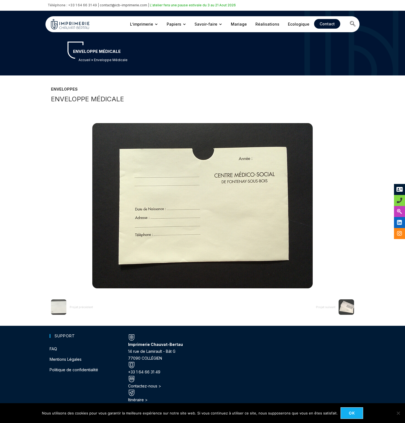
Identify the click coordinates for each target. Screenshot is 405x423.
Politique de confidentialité (74, 369)
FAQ (53, 348)
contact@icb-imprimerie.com (123, 5)
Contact (327, 23)
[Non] (398, 413)
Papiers (174, 24)
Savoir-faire (206, 24)
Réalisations (267, 24)
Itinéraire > (138, 399)
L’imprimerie (141, 24)
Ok (352, 413)
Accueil (84, 60)
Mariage (239, 24)
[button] (352, 24)
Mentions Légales (66, 359)
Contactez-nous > (144, 386)
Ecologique (298, 24)
